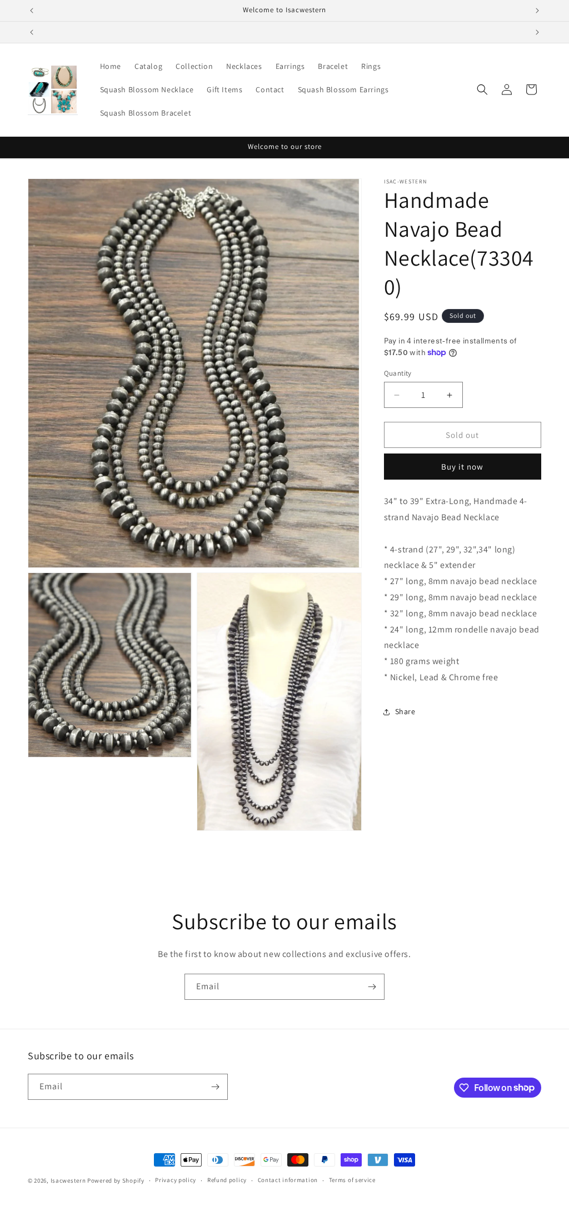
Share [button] (405, 711)
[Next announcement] (537, 10)
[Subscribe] (372, 987)
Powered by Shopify (115, 1180)
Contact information (288, 1180)
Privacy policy (175, 1180)
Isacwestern (69, 1180)
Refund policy (227, 1180)
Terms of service (352, 1180)
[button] (482, 89)
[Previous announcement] (31, 10)
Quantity (398, 373)
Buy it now (462, 466)
